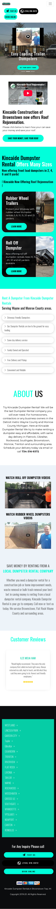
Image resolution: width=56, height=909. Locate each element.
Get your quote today (28, 67)
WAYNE (8, 783)
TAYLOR (8, 778)
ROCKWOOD (10, 788)
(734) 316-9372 (30, 11)
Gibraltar (8, 746)
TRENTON (9, 757)
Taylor (7, 741)
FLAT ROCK (10, 767)
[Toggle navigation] (50, 3)
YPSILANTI (9, 814)
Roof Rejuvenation (42, 181)
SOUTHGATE (10, 804)
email (46, 447)
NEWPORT (9, 820)
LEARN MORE (16, 226)
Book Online (10, 16)
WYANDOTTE (10, 809)
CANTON (8, 825)
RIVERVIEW (10, 762)
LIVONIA (8, 772)
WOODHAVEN (11, 793)
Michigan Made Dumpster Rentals (28, 891)
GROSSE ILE (10, 799)
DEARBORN (10, 751)
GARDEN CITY (11, 736)
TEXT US (13, 11)
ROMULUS (9, 830)
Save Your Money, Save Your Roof (23, 138)
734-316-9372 (30, 451)
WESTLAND (10, 725)
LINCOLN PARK (11, 730)
